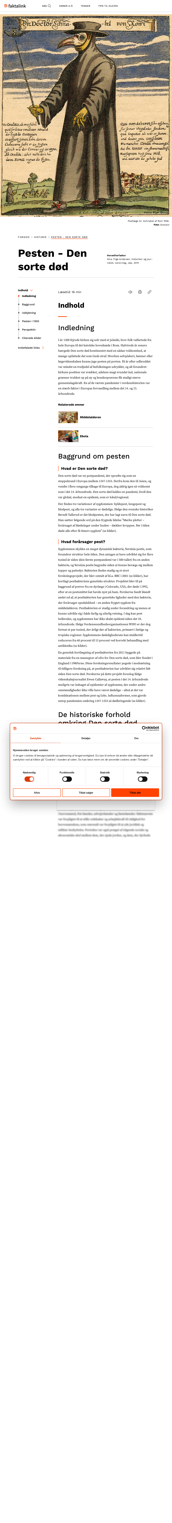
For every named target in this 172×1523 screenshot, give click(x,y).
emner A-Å (66, 6)
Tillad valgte (86, 792)
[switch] (67, 779)
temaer (85, 6)
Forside (24, 237)
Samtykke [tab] (35, 738)
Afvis (37, 792)
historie (40, 237)
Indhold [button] (23, 290)
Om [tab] (136, 738)
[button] (130, 292)
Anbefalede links (29, 347)
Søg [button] (44, 6)
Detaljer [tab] (86, 738)
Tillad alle (135, 792)
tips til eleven (108, 6)
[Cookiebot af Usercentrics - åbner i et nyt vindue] (144, 728)
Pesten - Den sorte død (69, 237)
